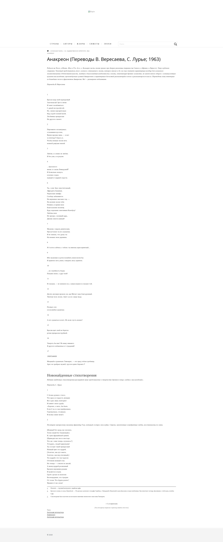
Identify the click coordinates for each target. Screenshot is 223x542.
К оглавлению (112, 504)
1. (47, 488)
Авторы (67, 44)
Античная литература (55, 512)
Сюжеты (95, 44)
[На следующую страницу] (220, 274)
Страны (54, 44)
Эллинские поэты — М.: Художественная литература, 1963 (69, 51)
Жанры (81, 44)
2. (47, 491)
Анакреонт (50, 53)
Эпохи (108, 44)
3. (47, 496)
